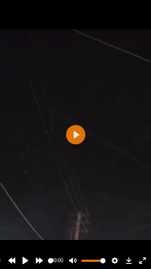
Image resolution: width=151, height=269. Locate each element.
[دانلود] (128, 260)
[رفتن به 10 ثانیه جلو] (39, 260)
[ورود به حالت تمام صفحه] (142, 260)
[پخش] (25, 260)
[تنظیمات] (114, 260)
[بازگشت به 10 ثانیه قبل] (11, 260)
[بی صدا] (72, 260)
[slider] (50, 261)
